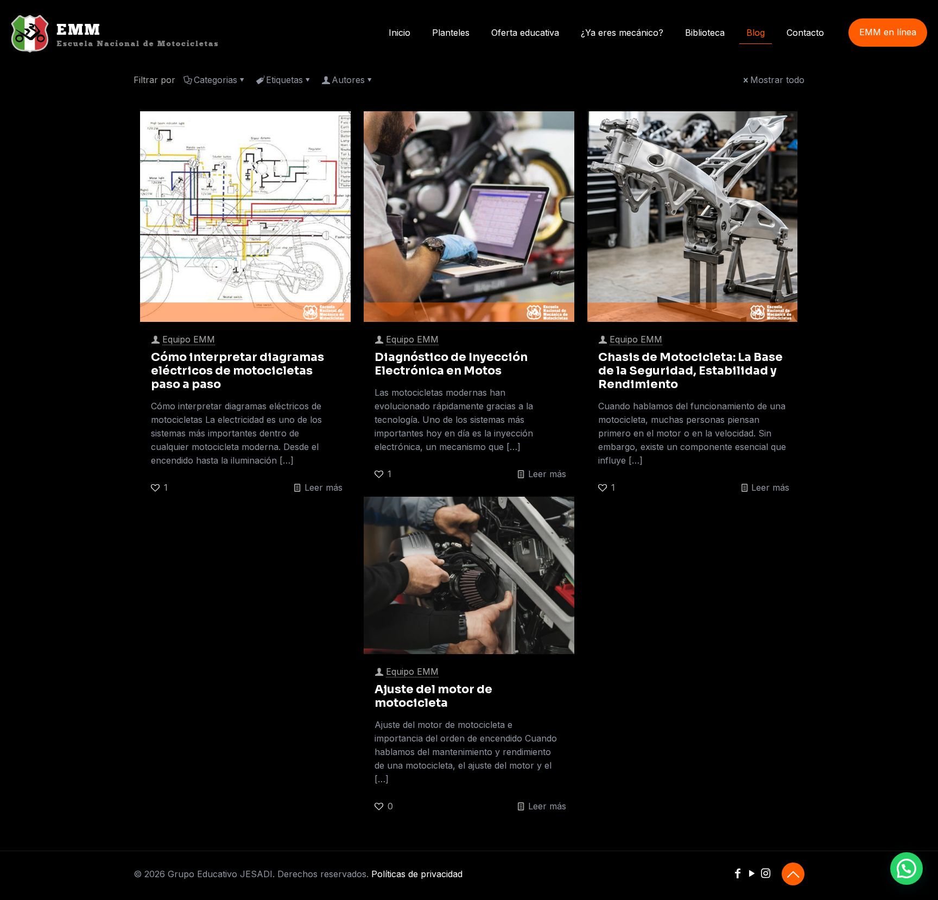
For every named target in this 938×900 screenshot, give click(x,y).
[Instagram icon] (765, 874)
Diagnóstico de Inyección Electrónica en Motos (451, 364)
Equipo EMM (188, 339)
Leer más (324, 487)
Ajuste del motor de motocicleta (433, 696)
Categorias (215, 79)
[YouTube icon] (751, 874)
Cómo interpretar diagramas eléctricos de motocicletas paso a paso (237, 370)
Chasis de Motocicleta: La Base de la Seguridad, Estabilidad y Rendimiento (690, 370)
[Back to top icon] (793, 874)
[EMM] (114, 32)
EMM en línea (887, 32)
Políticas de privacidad (416, 874)
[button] (906, 868)
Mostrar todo (777, 79)
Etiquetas (284, 79)
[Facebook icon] (738, 874)
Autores (348, 79)
